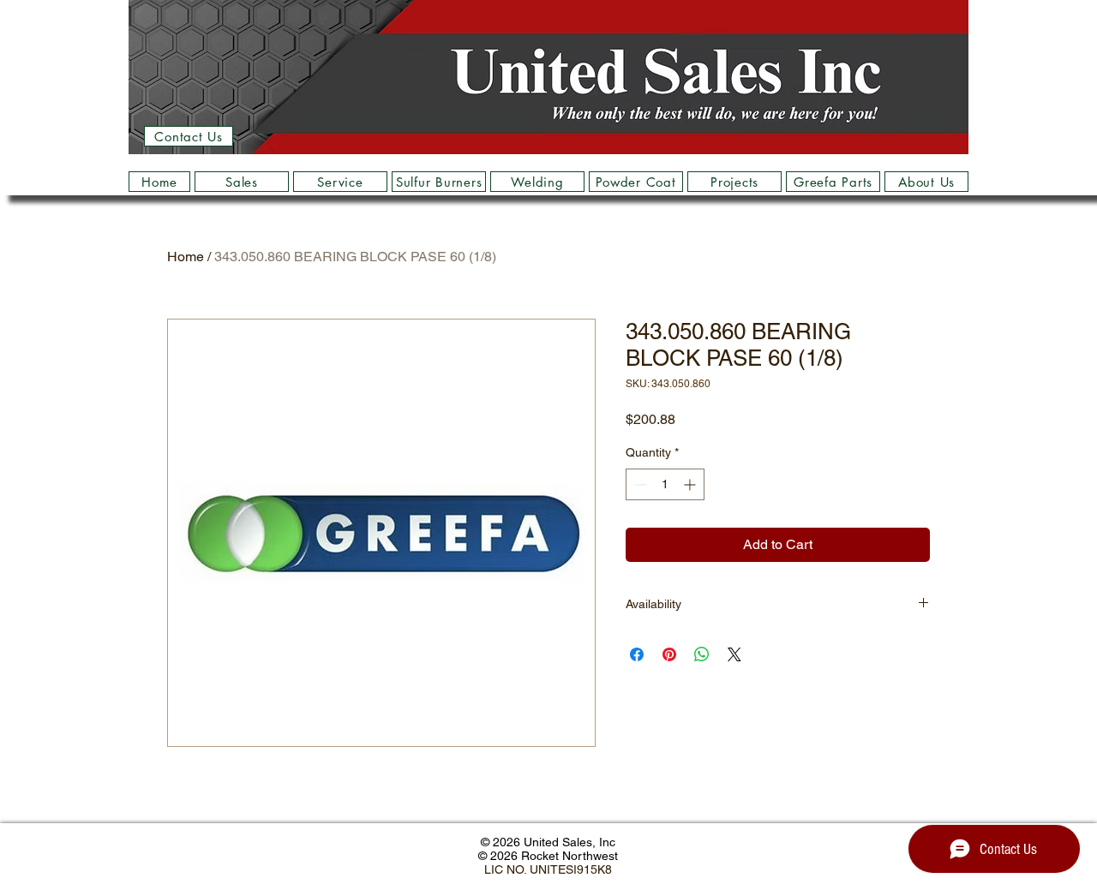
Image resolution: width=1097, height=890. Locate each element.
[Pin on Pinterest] (669, 654)
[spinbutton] (665, 484)
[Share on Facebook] (636, 654)
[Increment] (691, 484)
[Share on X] (734, 654)
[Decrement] (639, 484)
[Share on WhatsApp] (702, 654)
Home (185, 256)
